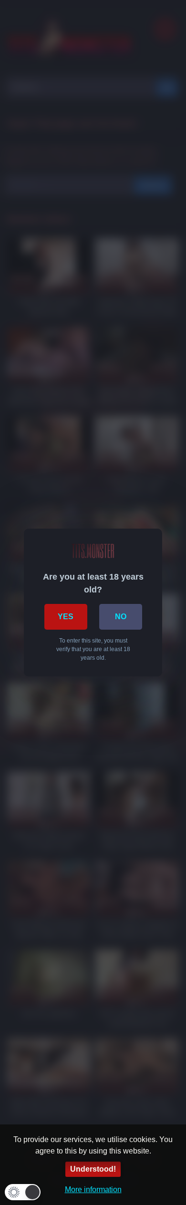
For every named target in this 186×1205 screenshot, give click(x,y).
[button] (23, 1192)
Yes (65, 617)
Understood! (93, 1169)
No (120, 617)
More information (93, 1189)
